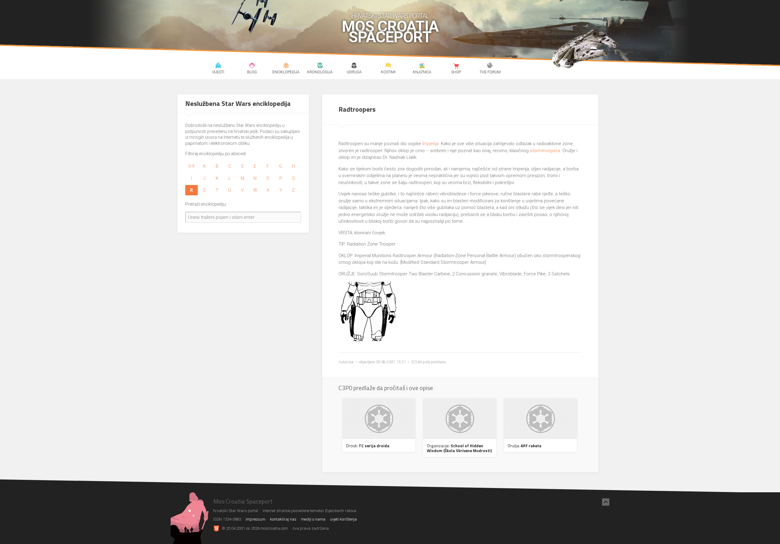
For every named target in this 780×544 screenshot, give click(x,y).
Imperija (430, 143)
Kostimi (388, 66)
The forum (490, 66)
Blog (252, 66)
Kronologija (320, 66)
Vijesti (218, 66)
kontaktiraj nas (283, 519)
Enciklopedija (286, 66)
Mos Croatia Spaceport (390, 32)
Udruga (354, 66)
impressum (255, 519)
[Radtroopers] (368, 339)
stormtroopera (545, 150)
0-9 (191, 166)
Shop (456, 66)
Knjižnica (422, 66)
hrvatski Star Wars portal (390, 15)
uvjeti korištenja (343, 519)
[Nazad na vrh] (605, 502)
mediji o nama (313, 519)
